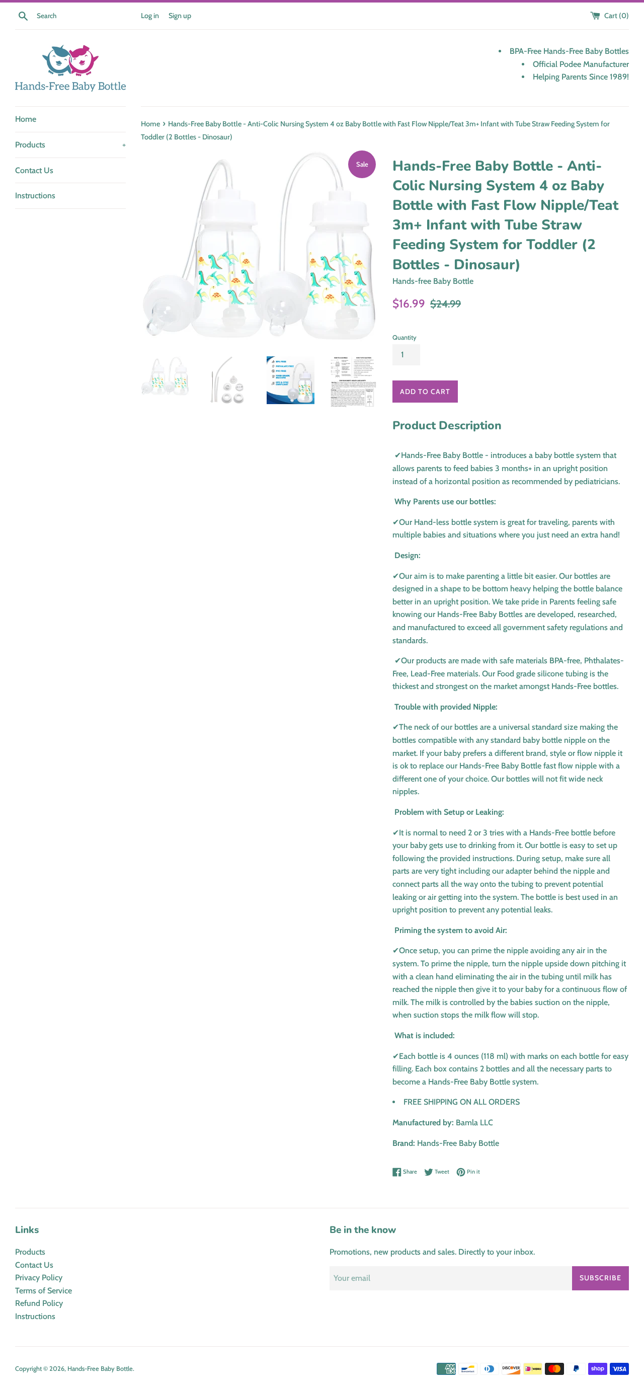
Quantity (404, 337)
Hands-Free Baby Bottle (100, 1368)
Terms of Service (43, 1290)
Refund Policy (39, 1303)
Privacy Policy (38, 1277)
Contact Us (34, 170)
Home (25, 119)
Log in (150, 15)
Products (70, 144)
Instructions (35, 195)
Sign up (180, 15)
